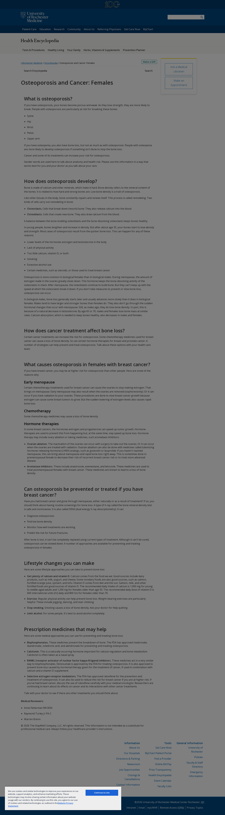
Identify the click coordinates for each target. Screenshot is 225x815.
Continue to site (102, 792)
